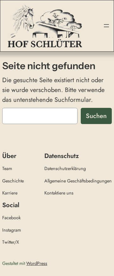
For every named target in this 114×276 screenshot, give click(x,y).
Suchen (96, 116)
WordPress (36, 263)
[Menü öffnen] (106, 26)
